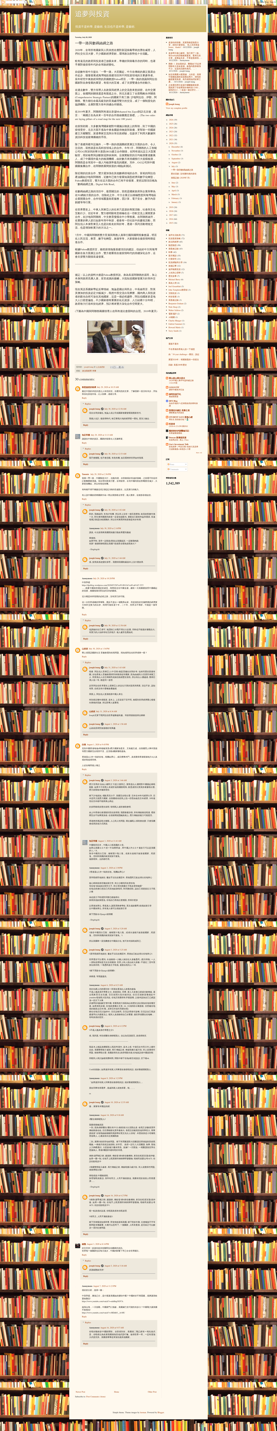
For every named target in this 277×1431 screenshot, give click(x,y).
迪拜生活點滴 (175, 235)
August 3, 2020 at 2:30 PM (111, 867)
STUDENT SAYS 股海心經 (181, 417)
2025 (171, 123)
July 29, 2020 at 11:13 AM (102, 434)
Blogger (161, 1412)
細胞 (84, 1243)
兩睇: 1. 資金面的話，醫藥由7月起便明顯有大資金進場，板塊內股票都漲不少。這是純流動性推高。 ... (185, 66)
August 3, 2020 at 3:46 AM (115, 780)
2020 (171, 143)
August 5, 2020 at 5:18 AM (115, 1265)
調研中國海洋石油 (176, 389)
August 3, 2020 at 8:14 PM (98, 1244)
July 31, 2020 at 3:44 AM (114, 558)
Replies (88, 403)
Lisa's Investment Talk (179, 444)
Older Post (152, 1391)
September (176, 158)
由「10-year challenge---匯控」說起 (184, 354)
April (174, 190)
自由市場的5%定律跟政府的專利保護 (183, 404)
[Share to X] (117, 367)
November (176, 150)
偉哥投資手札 (175, 394)
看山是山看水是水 (177, 378)
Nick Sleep (173, 307)
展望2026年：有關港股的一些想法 (184, 359)
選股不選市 (174, 343)
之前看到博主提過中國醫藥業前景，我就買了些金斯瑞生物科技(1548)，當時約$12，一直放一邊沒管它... (185, 87)
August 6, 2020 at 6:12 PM (115, 1026)
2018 (171, 211)
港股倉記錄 (174, 248)
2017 (171, 215)
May (174, 186)
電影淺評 (173, 313)
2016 (171, 219)
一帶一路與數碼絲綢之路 (182, 169)
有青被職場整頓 (175, 433)
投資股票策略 (175, 238)
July (173, 166)
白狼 (84, 744)
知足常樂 (86, 434)
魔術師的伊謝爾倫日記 (179, 430)
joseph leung (94, 408)
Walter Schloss (174, 310)
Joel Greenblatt (175, 286)
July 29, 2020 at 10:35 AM (108, 387)
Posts (171, 464)
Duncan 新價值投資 (177, 437)
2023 (171, 131)
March (174, 194)
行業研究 (173, 258)
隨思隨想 (173, 245)
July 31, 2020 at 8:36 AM (106, 711)
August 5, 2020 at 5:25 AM (115, 949)
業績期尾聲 (173, 396)
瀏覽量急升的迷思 (176, 412)
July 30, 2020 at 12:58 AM (115, 625)
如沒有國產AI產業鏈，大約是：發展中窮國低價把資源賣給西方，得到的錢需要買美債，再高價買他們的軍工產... (185, 78)
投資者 (172, 423)
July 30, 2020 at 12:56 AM (115, 408)
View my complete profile (176, 108)
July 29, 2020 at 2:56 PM (100, 474)
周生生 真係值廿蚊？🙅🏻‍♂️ (179, 419)
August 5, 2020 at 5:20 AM (115, 928)
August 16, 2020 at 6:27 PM (115, 1195)
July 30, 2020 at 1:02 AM (114, 509)
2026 (171, 119)
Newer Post (80, 1391)
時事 (94, 371)
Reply (84, 398)
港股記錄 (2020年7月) (180, 177)
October (175, 154)
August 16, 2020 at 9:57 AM (112, 1327)
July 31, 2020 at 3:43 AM (114, 667)
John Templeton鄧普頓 (178, 289)
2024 (171, 127)
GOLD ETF (174, 387)
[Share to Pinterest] (122, 367)
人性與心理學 (175, 272)
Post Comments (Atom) (96, 1396)
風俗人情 (173, 283)
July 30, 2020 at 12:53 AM (115, 453)
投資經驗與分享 (176, 262)
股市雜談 (173, 255)
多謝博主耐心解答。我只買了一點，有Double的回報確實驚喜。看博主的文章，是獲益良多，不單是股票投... (185, 55)
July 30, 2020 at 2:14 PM (110, 528)
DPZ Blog (173, 400)
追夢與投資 (92, 13)
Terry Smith (173, 330)
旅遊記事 (173, 265)
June (174, 182)
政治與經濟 (87, 371)
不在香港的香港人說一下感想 (182, 349)
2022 (171, 135)
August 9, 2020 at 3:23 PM (111, 1078)
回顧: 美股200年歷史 (178, 364)
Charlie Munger (175, 320)
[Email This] (111, 367)
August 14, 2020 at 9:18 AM (112, 1115)
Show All (199, 453)
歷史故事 (173, 276)
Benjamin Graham (176, 303)
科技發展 (173, 296)
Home (116, 1391)
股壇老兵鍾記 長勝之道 (179, 410)
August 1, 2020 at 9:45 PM (98, 744)
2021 (171, 139)
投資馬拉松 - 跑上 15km (178, 440)
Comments (174, 469)
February (175, 198)
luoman (143, 1412)
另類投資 (173, 293)
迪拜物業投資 (175, 269)
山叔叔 (85, 648)
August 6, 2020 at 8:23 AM (111, 985)
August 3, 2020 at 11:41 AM (109, 840)
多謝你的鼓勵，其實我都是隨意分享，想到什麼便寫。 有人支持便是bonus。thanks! (184, 45)
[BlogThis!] (114, 367)
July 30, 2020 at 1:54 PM (99, 648)
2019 (171, 207)
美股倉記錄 (174, 300)
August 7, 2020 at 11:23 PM (104, 1286)
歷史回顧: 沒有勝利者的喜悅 (183, 173)
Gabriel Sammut (175, 324)
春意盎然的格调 (89, 387)
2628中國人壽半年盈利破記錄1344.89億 (181, 381)
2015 (171, 222)
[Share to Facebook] (119, 367)
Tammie (86, 474)
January (175, 202)
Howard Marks (175, 327)
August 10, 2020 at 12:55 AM (116, 1102)
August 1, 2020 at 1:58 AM (115, 724)
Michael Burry (174, 279)
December (176, 146)
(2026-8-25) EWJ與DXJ (178, 426)
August (175, 162)
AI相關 (172, 317)
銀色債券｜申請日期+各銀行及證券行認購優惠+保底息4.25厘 (183, 447)
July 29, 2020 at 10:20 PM (104, 578)
